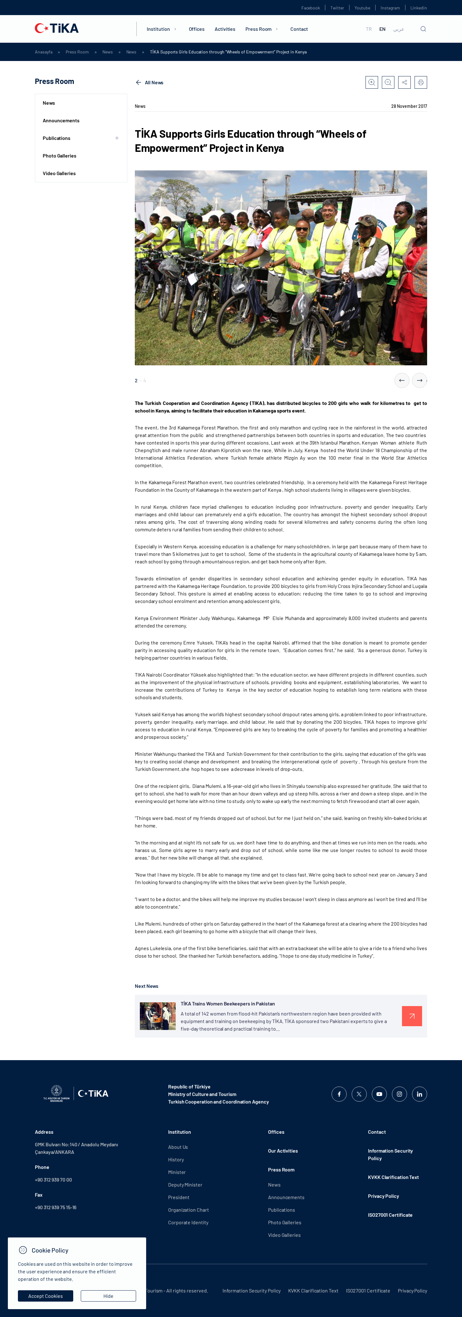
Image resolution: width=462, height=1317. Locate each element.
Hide (108, 1296)
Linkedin (418, 7)
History (176, 1159)
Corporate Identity (188, 1222)
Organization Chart (188, 1210)
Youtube (363, 7)
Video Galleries (59, 173)
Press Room (258, 29)
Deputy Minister (185, 1184)
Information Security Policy (390, 1154)
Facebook (310, 7)
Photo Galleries (59, 155)
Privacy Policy (383, 1196)
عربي (398, 28)
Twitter (337, 7)
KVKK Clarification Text (393, 1177)
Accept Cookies (45, 1296)
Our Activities (283, 1151)
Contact (299, 29)
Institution (158, 29)
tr (369, 28)
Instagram (390, 7)
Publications (281, 1210)
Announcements (61, 120)
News (107, 51)
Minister (177, 1172)
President (179, 1197)
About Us (178, 1147)
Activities (225, 29)
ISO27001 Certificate (390, 1215)
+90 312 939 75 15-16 (55, 1207)
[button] (402, 380)
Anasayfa (43, 51)
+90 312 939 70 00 (53, 1179)
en (382, 28)
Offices (197, 29)
